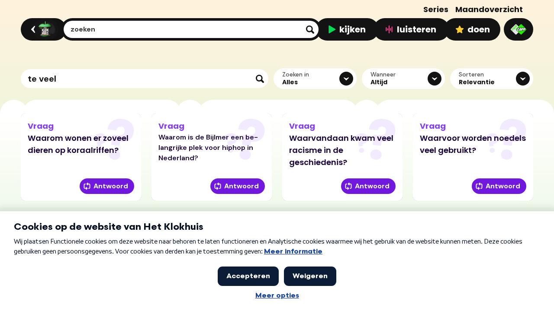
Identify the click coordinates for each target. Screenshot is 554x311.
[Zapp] (518, 29)
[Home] (42, 29)
